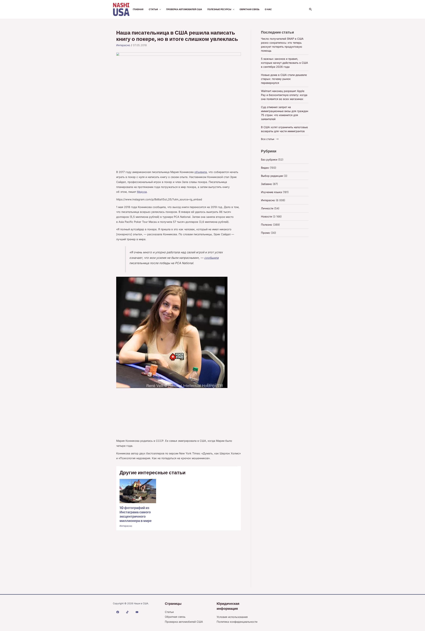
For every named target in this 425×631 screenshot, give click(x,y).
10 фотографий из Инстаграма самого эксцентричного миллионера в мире (136, 514)
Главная (138, 9)
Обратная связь (249, 9)
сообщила (211, 257)
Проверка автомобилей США (184, 9)
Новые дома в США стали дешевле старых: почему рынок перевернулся (284, 78)
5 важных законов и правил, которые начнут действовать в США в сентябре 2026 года (284, 62)
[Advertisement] (178, 145)
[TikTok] (127, 612)
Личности (267, 208)
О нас (268, 9)
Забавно (266, 184)
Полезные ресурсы (219, 9)
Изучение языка (271, 192)
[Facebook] (118, 612)
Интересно (123, 45)
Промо (265, 232)
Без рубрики (269, 159)
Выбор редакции (272, 175)
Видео (265, 167)
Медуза (142, 191)
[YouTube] (137, 612)
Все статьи (267, 139)
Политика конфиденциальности (237, 621)
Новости (266, 216)
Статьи (153, 9)
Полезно (266, 224)
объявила (200, 172)
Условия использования (232, 617)
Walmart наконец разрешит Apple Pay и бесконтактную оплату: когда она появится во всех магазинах (284, 95)
